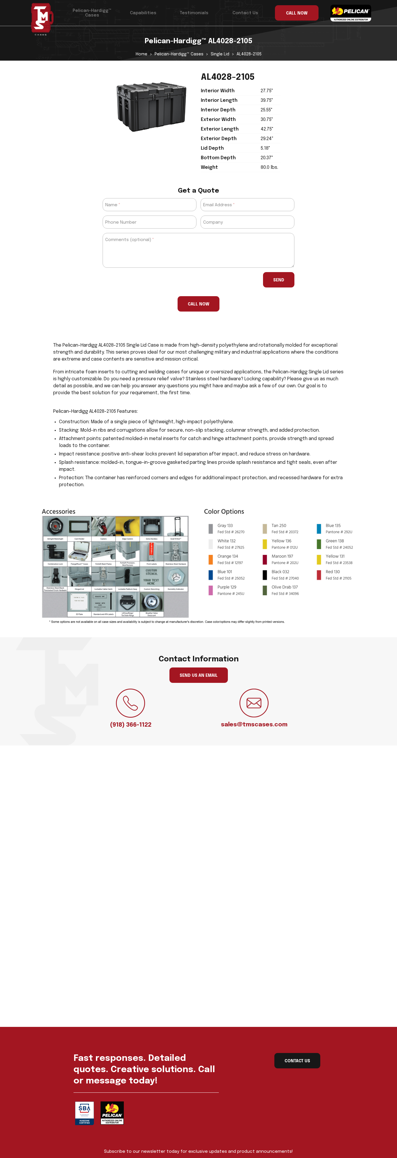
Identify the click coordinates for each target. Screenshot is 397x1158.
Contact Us (245, 13)
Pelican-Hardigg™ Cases (92, 13)
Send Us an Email (199, 676)
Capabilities (143, 13)
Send (278, 280)
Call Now (198, 304)
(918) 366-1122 (130, 725)
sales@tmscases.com (254, 725)
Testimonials (194, 13)
